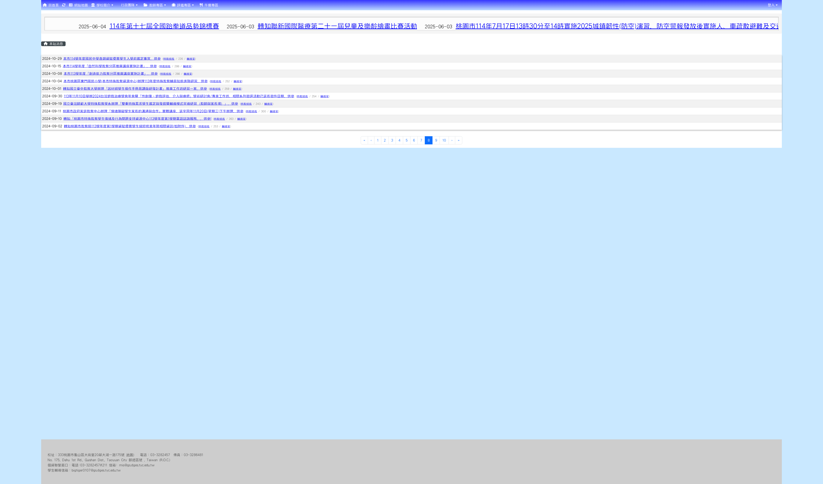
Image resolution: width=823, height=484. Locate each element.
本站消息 (55, 43)
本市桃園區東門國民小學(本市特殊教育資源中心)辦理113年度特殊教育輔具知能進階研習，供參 (135, 81)
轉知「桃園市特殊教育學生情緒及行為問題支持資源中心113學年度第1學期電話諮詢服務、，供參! (137, 118)
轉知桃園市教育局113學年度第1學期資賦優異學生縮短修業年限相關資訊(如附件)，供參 (130, 126)
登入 (771, 5)
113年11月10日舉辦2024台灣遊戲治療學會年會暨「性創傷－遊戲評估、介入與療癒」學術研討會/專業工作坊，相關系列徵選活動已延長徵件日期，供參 (179, 96)
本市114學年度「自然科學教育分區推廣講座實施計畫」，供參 (110, 66)
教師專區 (155, 5)
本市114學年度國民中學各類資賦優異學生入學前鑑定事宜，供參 (112, 58)
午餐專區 (210, 5)
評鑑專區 (183, 5)
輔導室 (191, 58)
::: (223, 5)
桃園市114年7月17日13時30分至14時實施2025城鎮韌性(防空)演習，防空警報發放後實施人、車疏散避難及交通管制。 (517, 26)
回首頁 (53, 5)
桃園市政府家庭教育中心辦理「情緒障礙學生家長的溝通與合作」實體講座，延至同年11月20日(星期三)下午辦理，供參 (153, 111)
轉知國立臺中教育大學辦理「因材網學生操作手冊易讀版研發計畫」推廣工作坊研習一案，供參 (135, 88)
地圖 (129, 455)
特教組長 (168, 58)
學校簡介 (102, 5)
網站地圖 (80, 5)
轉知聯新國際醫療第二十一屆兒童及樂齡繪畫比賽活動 (225, 26)
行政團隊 (127, 5)
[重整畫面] (63, 5)
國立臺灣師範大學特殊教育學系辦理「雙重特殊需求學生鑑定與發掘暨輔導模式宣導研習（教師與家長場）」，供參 (150, 103)
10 (444, 140)
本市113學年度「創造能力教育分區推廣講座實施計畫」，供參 (111, 73)
